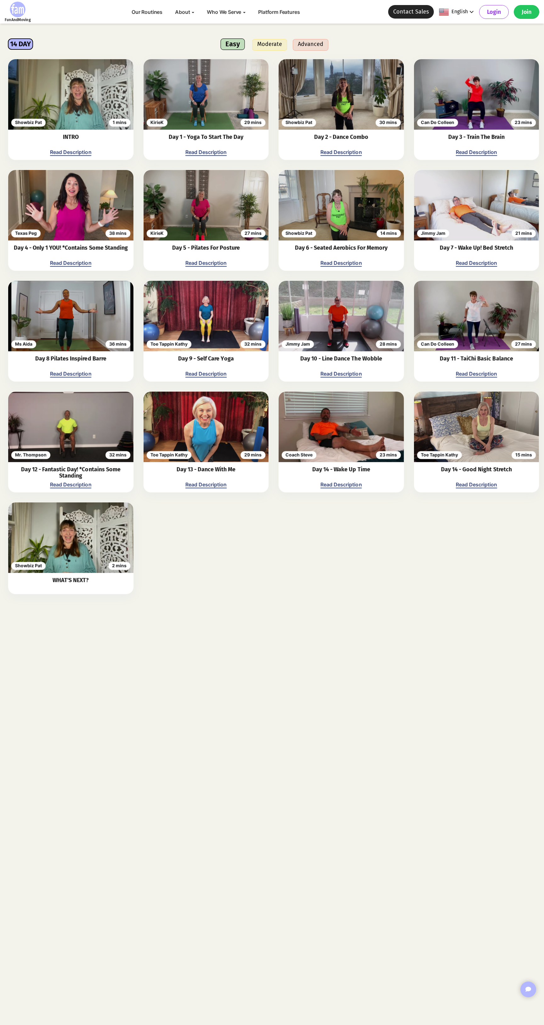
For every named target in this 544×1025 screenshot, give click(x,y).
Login (494, 11)
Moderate (269, 44)
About (183, 11)
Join (526, 11)
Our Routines (147, 11)
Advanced (310, 44)
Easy (232, 44)
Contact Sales (411, 11)
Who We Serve (224, 11)
